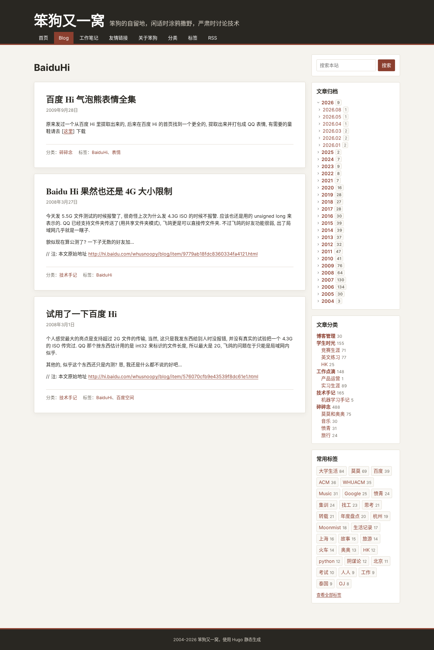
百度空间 (125, 397)
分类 (172, 38)
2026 (328, 102)
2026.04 (332, 124)
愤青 (326, 428)
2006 (328, 287)
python (329, 561)
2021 (327, 180)
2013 (327, 237)
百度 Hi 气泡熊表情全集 (91, 99)
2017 (327, 209)
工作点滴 (325, 371)
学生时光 (325, 343)
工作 (367, 572)
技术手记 (68, 275)
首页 (43, 38)
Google (356, 493)
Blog (64, 38)
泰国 (325, 583)
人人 (347, 572)
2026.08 (332, 110)
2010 (327, 258)
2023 (328, 166)
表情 (116, 152)
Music (328, 493)
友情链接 (118, 38)
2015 (327, 223)
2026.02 (332, 138)
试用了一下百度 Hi (81, 314)
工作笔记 (88, 38)
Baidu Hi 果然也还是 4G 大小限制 (109, 191)
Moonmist (333, 527)
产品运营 (330, 378)
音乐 (326, 421)
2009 (328, 266)
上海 (326, 539)
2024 (328, 159)
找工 (350, 505)
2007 (328, 280)
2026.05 (332, 117)
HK (324, 364)
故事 (348, 539)
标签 (193, 38)
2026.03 (332, 131)
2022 (328, 173)
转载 (326, 516)
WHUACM (357, 482)
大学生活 (331, 471)
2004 (328, 301)
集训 (327, 505)
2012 (327, 244)
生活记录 (365, 527)
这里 (68, 131)
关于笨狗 (147, 38)
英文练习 (330, 357)
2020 (328, 188)
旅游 (370, 539)
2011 (327, 251)
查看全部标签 (328, 594)
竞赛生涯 (330, 350)
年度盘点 (353, 516)
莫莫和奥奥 (333, 414)
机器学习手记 (335, 400)
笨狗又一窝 (69, 20)
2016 (327, 216)
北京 (380, 561)
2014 (327, 230)
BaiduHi (99, 152)
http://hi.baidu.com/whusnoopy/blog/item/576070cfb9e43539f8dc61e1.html (173, 376)
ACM (327, 482)
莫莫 (359, 471)
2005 (328, 294)
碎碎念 (66, 152)
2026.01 (331, 145)
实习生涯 (330, 386)
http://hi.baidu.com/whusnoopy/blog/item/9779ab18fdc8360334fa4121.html (173, 254)
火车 (326, 550)
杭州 (380, 516)
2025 (328, 152)
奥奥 (348, 550)
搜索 (386, 65)
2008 (328, 273)
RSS (212, 38)
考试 (326, 572)
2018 (327, 202)
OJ (344, 583)
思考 (371, 505)
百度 (381, 471)
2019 (327, 195)
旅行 (326, 435)
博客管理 (325, 336)
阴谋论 (357, 561)
